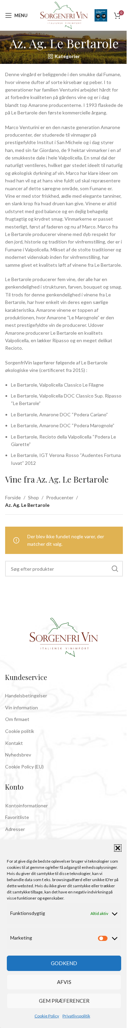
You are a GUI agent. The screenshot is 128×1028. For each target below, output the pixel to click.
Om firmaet (17, 719)
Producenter (59, 497)
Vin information (21, 707)
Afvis (64, 982)
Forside (13, 497)
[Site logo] (64, 15)
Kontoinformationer (26, 805)
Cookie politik (19, 731)
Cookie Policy (46, 1015)
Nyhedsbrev (18, 755)
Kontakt (14, 743)
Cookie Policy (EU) (24, 766)
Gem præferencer (64, 1001)
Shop (33, 497)
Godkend (64, 963)
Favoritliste (17, 817)
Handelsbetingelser (26, 695)
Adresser (15, 829)
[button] (117, 848)
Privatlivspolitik (76, 1015)
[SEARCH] (115, 568)
